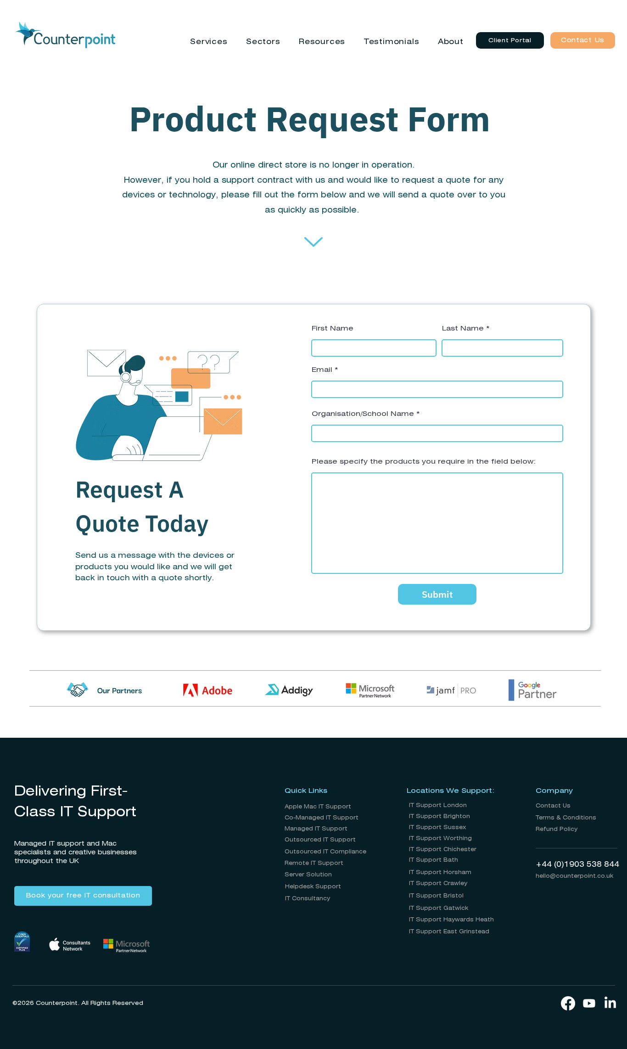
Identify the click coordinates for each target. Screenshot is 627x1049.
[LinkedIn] (610, 1003)
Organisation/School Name (363, 414)
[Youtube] (589, 1003)
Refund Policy (556, 829)
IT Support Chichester (442, 849)
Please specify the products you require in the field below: (424, 462)
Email (322, 370)
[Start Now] (313, 242)
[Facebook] (568, 1003)
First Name (332, 328)
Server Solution (308, 874)
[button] (209, 42)
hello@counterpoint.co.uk (574, 876)
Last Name (463, 328)
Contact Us (553, 805)
